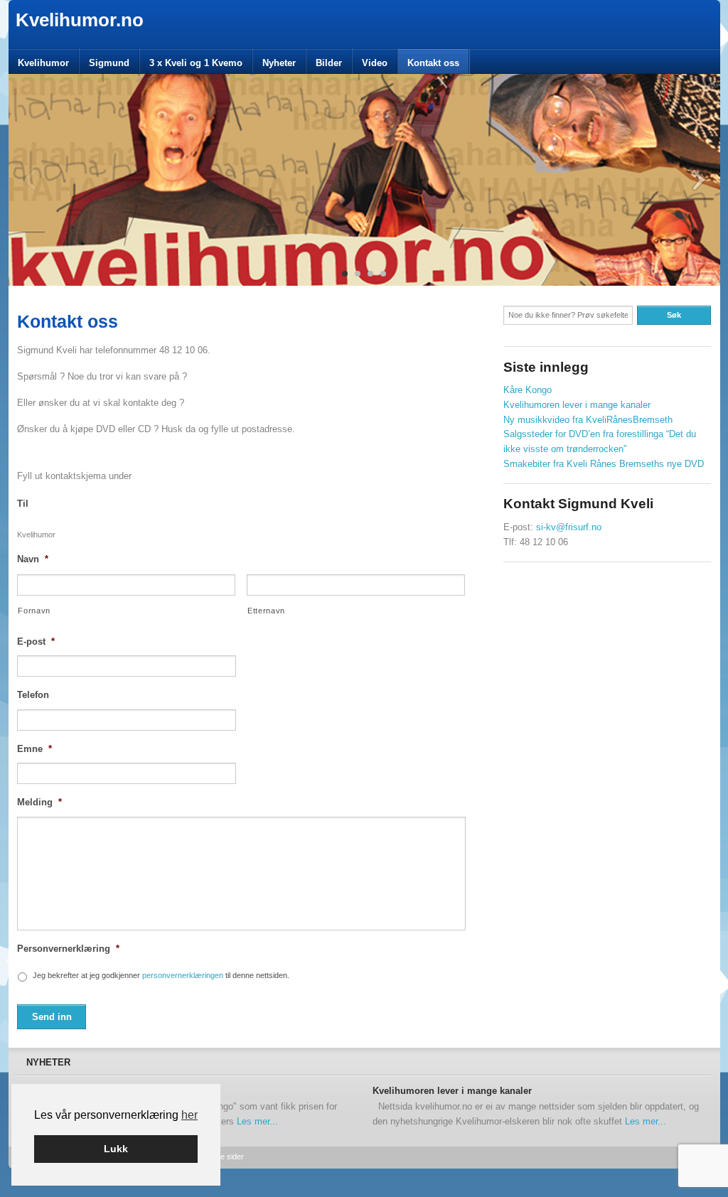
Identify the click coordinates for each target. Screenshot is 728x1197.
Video (374, 63)
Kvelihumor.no (80, 20)
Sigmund (109, 63)
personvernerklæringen (182, 975)
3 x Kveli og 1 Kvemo (195, 63)
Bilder (329, 63)
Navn (32, 559)
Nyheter (279, 63)
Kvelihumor (43, 63)
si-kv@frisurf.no (568, 527)
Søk (674, 315)
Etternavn (266, 610)
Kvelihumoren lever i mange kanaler (577, 404)
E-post (36, 641)
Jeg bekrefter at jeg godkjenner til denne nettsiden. (161, 975)
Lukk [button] (116, 1148)
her (189, 1115)
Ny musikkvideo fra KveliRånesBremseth (588, 419)
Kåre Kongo (527, 390)
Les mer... (257, 1121)
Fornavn (34, 610)
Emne (34, 749)
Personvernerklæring (68, 948)
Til (22, 503)
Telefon (33, 694)
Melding (39, 802)
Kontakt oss (433, 63)
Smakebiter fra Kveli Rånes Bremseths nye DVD (603, 463)
